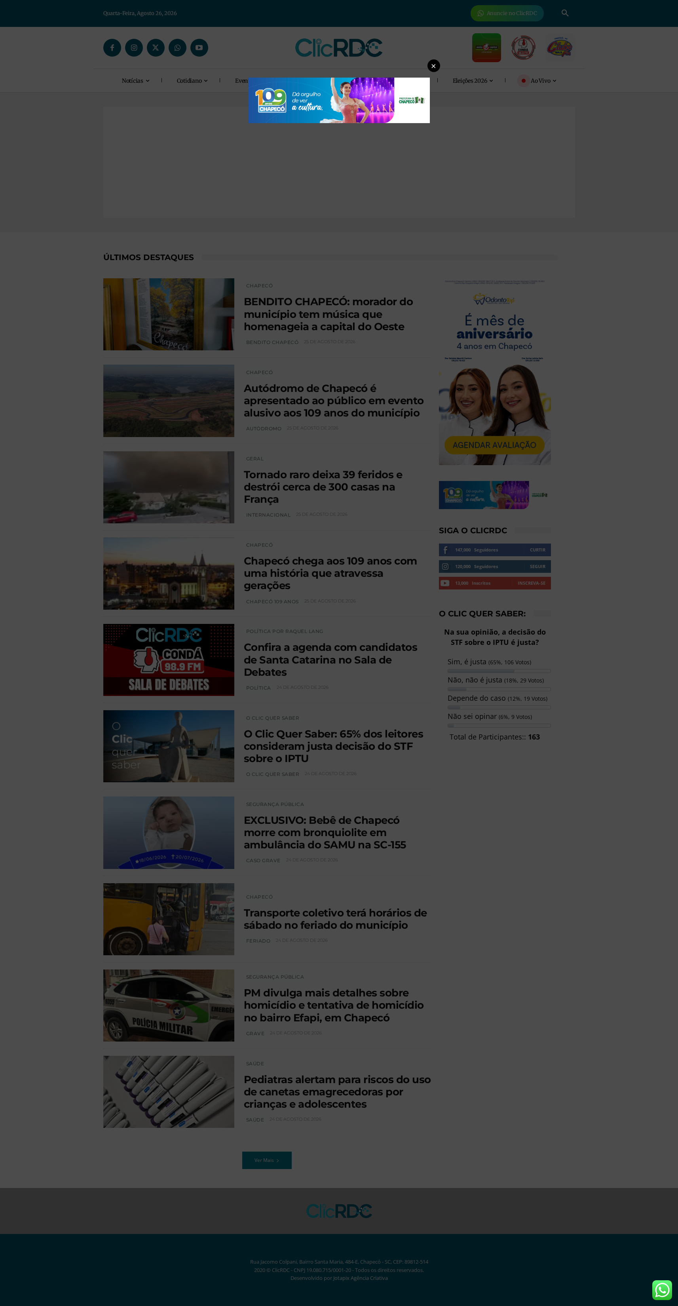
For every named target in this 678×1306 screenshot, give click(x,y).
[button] (433, 65)
